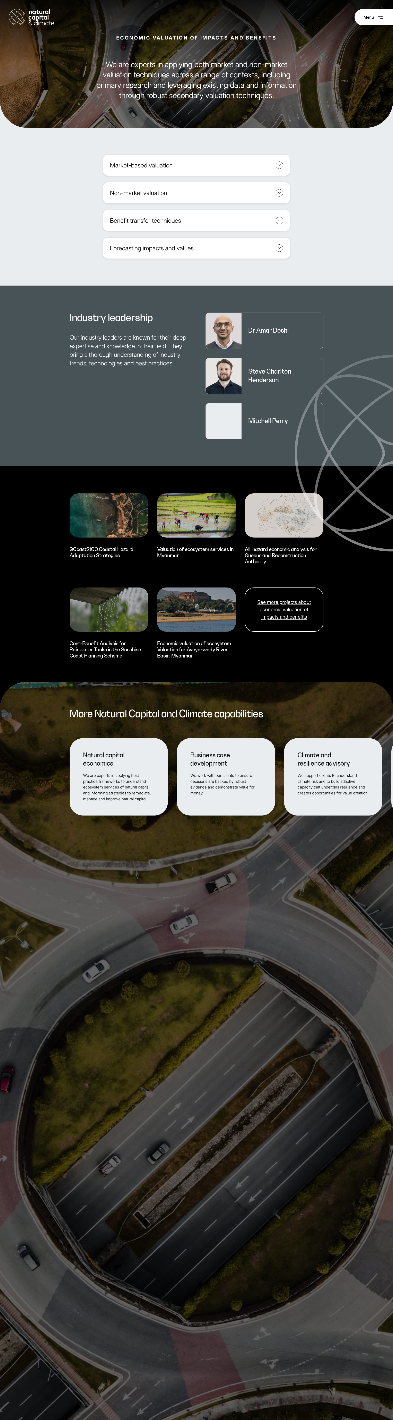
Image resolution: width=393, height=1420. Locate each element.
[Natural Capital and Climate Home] (31, 17)
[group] (109, 528)
